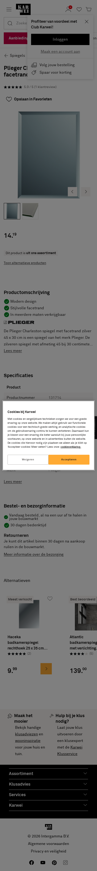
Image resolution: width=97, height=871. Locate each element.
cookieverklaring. (71, 447)
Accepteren (69, 459)
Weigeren (28, 459)
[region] (48, 435)
